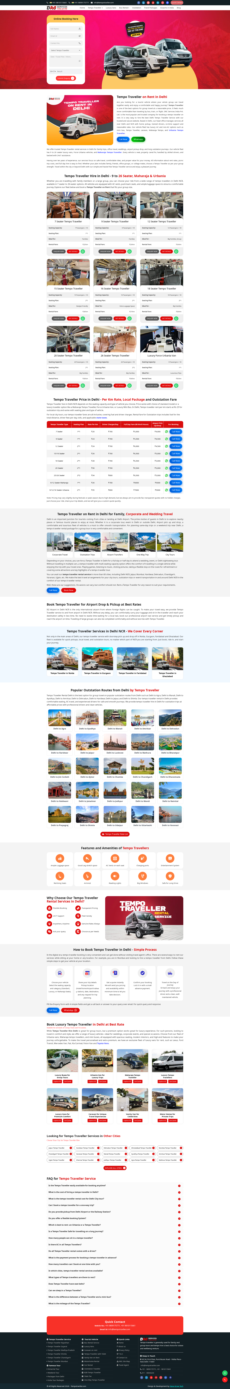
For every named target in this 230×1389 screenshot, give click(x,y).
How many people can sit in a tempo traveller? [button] (71, 1238)
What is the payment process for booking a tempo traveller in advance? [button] (83, 1257)
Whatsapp (138, 139)
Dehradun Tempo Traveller (113, 1148)
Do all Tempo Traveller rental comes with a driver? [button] (72, 1251)
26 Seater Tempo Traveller (115, 355)
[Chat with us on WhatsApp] (225, 1373)
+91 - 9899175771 (149, 1369)
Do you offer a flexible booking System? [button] (67, 1218)
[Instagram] (162, 2)
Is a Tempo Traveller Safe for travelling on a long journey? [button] (76, 1231)
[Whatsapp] (83, 251)
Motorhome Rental (91, 1361)
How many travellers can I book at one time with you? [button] (74, 1264)
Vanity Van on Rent (91, 1357)
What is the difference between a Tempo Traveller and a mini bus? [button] (80, 1297)
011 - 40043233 (148, 1373)
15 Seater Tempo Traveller (68, 288)
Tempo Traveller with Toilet (95, 1354)
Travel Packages (150, 7)
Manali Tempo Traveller (112, 1154)
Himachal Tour (53, 1369)
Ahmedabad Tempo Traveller (141, 1148)
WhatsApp (68, 1010)
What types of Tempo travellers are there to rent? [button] (72, 1277)
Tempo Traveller (95, 7)
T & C (120, 1354)
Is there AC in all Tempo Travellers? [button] (65, 1244)
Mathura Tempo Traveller (168, 1160)
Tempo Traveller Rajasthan (58, 1343)
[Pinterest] (148, 2)
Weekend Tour (53, 1373)
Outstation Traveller (92, 1369)
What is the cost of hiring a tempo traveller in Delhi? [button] (73, 1192)
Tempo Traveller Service (60, 1339)
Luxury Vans (111, 7)
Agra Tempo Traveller (138, 1160)
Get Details (73, 251)
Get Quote (67, 1081)
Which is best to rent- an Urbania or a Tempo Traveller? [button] (75, 1225)
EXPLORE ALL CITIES (113, 1168)
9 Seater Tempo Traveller (115, 221)
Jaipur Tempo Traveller (56, 1148)
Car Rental (88, 1365)
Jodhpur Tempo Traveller (112, 1160)
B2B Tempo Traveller (92, 1372)
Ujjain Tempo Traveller (56, 1160)
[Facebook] (138, 2)
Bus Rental (123, 7)
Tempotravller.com (78, 1386)
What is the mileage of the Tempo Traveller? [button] (69, 1303)
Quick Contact (177, 2)
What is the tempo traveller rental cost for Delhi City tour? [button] (76, 1198)
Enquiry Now (59, 251)
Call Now (123, 139)
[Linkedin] (157, 2)
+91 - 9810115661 (164, 1369)
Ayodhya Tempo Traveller (140, 1154)
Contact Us (122, 1357)
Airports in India (167, 7)
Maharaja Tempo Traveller (110, 152)
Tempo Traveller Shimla (57, 1354)
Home (82, 7)
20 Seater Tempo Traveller (68, 355)
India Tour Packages (55, 1380)
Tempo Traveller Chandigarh (59, 1357)
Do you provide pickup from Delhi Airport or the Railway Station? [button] (80, 1211)
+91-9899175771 (81, 2)
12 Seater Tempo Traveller (161, 221)
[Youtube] (153, 2)
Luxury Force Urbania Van (161, 355)
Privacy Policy (123, 1350)
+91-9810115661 (59, 2)
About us (122, 1346)
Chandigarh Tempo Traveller (59, 1154)
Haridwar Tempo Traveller (85, 1148)
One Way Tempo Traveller (94, 1380)
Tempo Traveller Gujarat (57, 1346)
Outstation (136, 7)
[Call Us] (225, 1379)
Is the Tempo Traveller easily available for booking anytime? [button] (77, 1185)
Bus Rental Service (91, 1343)
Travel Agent (123, 1365)
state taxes (101, 417)
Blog (179, 7)
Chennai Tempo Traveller (85, 1160)
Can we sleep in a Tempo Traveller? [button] (65, 1290)
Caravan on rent (90, 1350)
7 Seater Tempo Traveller (68, 221)
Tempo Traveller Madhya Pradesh (61, 1350)
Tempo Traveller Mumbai (57, 1361)
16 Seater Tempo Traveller (115, 288)
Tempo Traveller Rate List (116, 834)
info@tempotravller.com (104, 2)
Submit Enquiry (64, 78)
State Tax (88, 1376)
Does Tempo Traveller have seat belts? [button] (67, 1284)
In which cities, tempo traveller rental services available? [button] (76, 1270)
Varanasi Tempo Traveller (85, 1154)
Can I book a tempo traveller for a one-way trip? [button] (71, 1205)
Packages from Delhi (55, 1376)
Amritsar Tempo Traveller (168, 1154)
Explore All (57, 1081)
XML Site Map (124, 1361)
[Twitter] (143, 2)
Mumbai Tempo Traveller (167, 1148)
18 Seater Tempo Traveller (161, 288)
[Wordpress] (167, 2)
